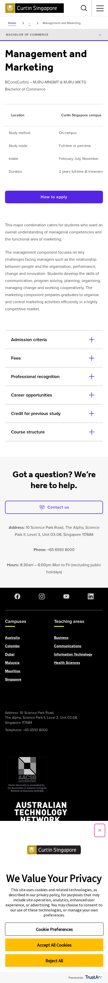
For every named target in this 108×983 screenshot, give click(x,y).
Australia (12, 637)
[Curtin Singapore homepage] (34, 8)
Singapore (13, 679)
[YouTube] (66, 596)
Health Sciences (67, 662)
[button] (100, 830)
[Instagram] (42, 596)
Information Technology (73, 654)
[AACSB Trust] (27, 774)
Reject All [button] (54, 961)
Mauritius (12, 671)
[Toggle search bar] (84, 8)
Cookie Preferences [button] (54, 929)
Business (61, 637)
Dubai (10, 654)
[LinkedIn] (91, 596)
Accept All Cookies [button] (54, 945)
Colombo (12, 646)
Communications (67, 646)
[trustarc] (93, 977)
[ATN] (41, 815)
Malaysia (12, 662)
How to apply (54, 197)
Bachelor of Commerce (27, 35)
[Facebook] (17, 596)
